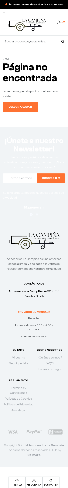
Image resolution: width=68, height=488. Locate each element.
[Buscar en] (63, 41)
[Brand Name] (12, 432)
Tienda (17, 484)
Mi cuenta (34, 484)
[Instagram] (37, 214)
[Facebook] (31, 214)
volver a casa (19, 106)
